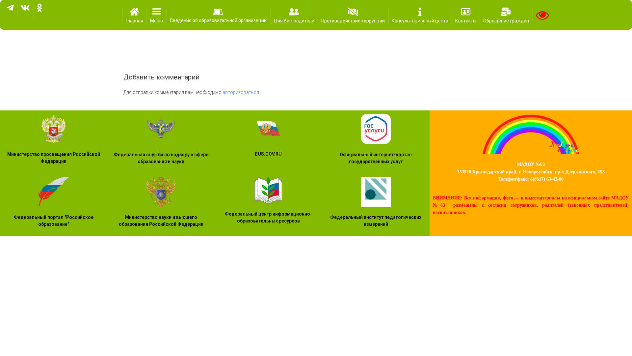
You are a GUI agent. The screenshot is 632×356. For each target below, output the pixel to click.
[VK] (25, 10)
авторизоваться (241, 92)
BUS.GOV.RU (268, 154)
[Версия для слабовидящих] (542, 15)
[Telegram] (10, 10)
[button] (156, 15)
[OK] (39, 10)
